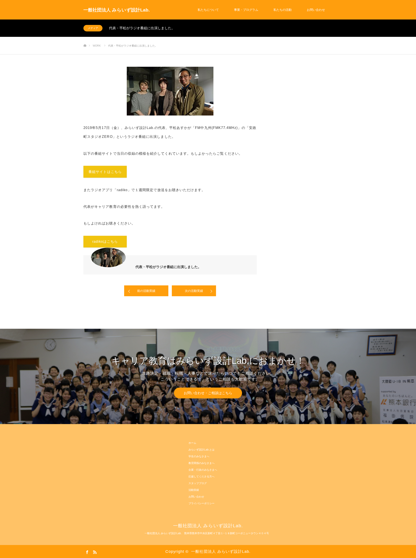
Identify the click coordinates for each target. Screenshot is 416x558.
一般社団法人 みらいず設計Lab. (116, 9)
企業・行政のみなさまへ (202, 469)
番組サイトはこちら (105, 172)
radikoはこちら (105, 241)
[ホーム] (84, 38)
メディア (93, 28)
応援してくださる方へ (201, 476)
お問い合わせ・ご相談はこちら (208, 393)
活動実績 (193, 489)
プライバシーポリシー (201, 503)
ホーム (192, 442)
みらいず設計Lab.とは (201, 449)
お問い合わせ (316, 9)
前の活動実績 (146, 291)
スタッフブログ (197, 483)
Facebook (86, 551)
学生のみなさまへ (198, 456)
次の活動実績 (194, 291)
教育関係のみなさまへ (201, 463)
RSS (94, 551)
